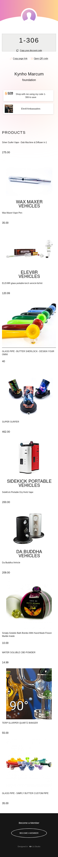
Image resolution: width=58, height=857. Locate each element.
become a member (29, 833)
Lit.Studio (36, 846)
